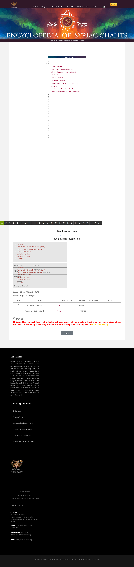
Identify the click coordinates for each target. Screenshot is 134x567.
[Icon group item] (12, 544)
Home (35, 7)
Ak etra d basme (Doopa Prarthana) (64, 72)
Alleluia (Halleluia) (57, 78)
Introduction (21, 244)
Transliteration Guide (24, 252)
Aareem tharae (57, 66)
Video (59, 305)
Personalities (58, 7)
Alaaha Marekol (57, 75)
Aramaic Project (18, 417)
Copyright (20, 259)
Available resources (23, 256)
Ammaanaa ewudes (58, 80)
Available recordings (23, 254)
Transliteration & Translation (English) (29, 249)
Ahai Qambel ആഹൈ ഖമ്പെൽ (62, 69)
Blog (95, 7)
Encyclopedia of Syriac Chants (23, 423)
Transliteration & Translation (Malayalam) (31, 247)
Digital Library (17, 411)
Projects (45, 7)
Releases (70, 7)
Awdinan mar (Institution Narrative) (63, 89)
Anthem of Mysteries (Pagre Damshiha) (65, 83)
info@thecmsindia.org (99, 325)
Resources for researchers (22, 435)
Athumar (54, 86)
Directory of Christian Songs (22, 429)
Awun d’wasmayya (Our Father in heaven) (66, 92)
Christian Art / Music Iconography (24, 441)
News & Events (83, 7)
